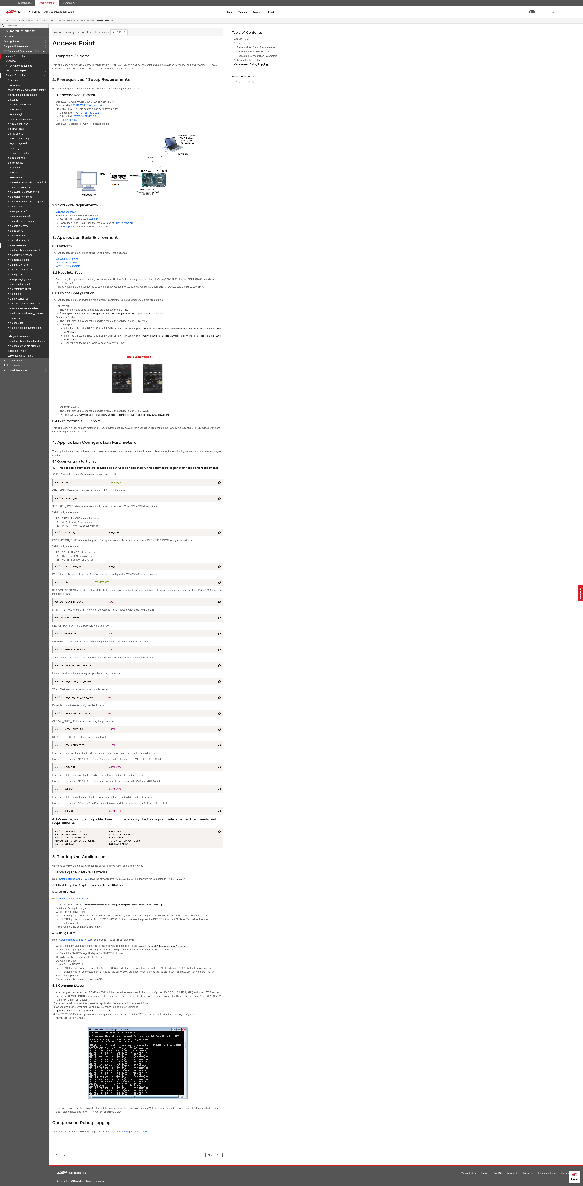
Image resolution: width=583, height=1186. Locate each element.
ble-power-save (16, 129)
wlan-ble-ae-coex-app (19, 187)
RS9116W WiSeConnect (19, 31)
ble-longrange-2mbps (19, 138)
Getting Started (12, 41)
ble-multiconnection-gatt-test (23, 95)
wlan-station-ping (17, 235)
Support (257, 12)
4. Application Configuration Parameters (255, 56)
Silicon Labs (25, 3)
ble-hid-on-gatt (15, 133)
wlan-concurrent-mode (20, 269)
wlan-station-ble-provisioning (23, 192)
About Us (497, 1173)
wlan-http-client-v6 (17, 211)
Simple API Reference (16, 46)
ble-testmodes (15, 109)
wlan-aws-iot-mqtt (17, 318)
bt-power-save (15, 85)
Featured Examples (16, 70)
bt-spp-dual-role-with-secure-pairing (27, 90)
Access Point (241, 39)
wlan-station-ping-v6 (18, 240)
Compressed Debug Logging (251, 64)
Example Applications (15, 56)
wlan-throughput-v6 (18, 298)
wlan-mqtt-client (16, 274)
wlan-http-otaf (15, 294)
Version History (468, 1173)
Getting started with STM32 (74, 898)
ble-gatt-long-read (17, 143)
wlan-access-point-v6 (19, 216)
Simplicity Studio (124, 223)
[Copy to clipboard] (219, 483)
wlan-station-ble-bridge (20, 196)
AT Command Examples (19, 65)
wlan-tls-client (15, 206)
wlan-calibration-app (19, 260)
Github (270, 12)
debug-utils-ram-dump (19, 336)
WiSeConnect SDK (67, 212)
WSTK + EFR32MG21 (86, 112)
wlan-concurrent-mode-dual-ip (24, 303)
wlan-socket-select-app (20, 255)
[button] (532, 11)
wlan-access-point (17, 245)
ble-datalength (15, 114)
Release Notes (12, 365)
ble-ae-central (15, 177)
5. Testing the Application (247, 60)
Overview (9, 36)
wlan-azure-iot (15, 323)
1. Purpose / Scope (244, 43)
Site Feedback (567, 1173)
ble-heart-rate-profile (18, 153)
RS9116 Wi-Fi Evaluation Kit (87, 105)
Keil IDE (93, 219)
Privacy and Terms (547, 1173)
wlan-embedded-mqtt (19, 284)
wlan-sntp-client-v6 (18, 226)
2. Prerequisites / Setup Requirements (254, 47)
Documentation (47, 3)
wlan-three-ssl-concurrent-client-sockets (25, 330)
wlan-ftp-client (15, 230)
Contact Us (528, 1173)
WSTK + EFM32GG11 (86, 116)
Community (69, 3)
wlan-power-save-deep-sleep (23, 308)
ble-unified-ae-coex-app (20, 119)
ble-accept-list (15, 163)
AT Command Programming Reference (25, 51)
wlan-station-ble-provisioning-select (27, 182)
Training (242, 12)
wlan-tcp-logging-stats (19, 279)
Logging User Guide (135, 1131)
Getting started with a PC (73, 879)
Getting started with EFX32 (74, 939)
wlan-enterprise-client (19, 289)
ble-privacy (13, 148)
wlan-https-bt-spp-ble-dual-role (24, 346)
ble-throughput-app (18, 124)
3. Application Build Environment (251, 51)
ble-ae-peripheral (17, 158)
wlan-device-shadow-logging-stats (26, 313)
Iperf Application (69, 226)
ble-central (13, 99)
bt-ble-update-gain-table (20, 355)
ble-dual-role (14, 167)
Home (229, 12)
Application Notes (13, 360)
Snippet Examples (16, 75)
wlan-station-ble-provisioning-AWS (26, 201)
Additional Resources (15, 370)
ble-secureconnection (19, 104)
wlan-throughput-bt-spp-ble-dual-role (27, 341)
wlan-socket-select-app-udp (22, 221)
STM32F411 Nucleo (71, 120)
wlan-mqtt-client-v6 (18, 264)
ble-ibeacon (14, 172)
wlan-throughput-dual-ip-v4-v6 (24, 250)
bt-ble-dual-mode (17, 351)
